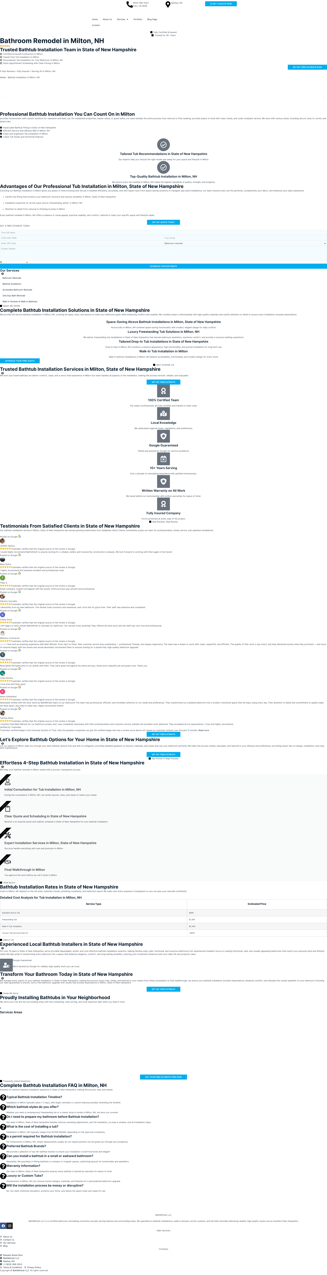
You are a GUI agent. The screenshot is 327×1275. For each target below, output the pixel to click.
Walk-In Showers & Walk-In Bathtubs (20, 301)
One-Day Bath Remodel (14, 295)
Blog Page (152, 19)
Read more (203, 730)
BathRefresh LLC (163, 1215)
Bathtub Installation (12, 284)
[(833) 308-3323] (129, 4)
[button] (2, 96)
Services (121, 19)
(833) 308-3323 (141, 3)
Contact (96, 25)
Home (95, 19)
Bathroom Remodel (12, 278)
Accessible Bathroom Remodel (17, 289)
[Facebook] (3, 1226)
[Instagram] (9, 1226)
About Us (107, 19)
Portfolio (138, 19)
